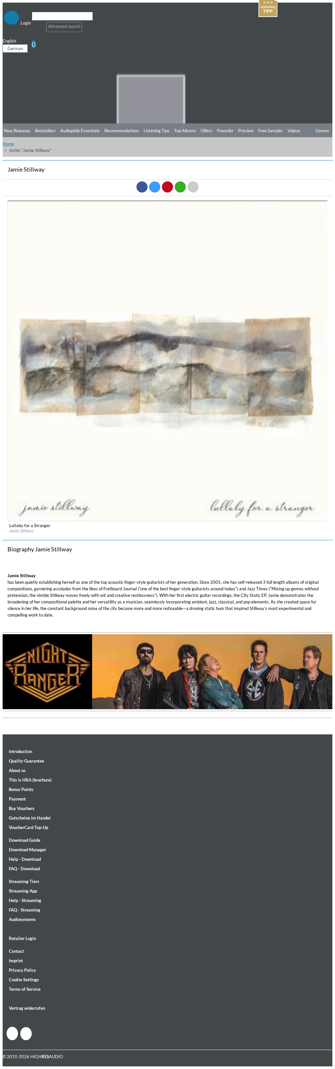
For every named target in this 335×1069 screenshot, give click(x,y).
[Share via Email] (193, 187)
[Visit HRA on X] (26, 1033)
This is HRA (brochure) (30, 780)
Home (8, 143)
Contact (16, 951)
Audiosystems (22, 919)
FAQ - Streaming (24, 909)
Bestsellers (45, 130)
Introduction (20, 751)
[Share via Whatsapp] (180, 187)
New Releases (17, 130)
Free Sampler (270, 130)
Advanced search (64, 26)
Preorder (225, 130)
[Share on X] (154, 187)
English (9, 41)
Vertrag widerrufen (27, 1008)
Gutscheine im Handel (30, 817)
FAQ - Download (24, 868)
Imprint (16, 960)
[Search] (36, 24)
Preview (246, 130)
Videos (294, 130)
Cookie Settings (24, 979)
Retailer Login (22, 938)
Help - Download (25, 859)
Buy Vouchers (21, 808)
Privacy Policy (22, 970)
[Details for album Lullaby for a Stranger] (168, 519)
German (15, 48)
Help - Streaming (25, 900)
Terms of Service (25, 989)
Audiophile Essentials (80, 130)
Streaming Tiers (24, 881)
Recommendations (121, 130)
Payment (17, 799)
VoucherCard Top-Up (28, 827)
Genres (322, 130)
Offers (206, 130)
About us (17, 770)
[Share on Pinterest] (167, 187)
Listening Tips (156, 130)
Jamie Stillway (21, 530)
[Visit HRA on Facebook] (12, 1033)
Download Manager (27, 849)
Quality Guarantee (26, 761)
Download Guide (24, 840)
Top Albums (185, 130)
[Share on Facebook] (142, 187)
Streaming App (23, 891)
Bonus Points (21, 789)
